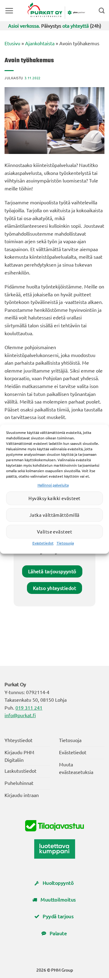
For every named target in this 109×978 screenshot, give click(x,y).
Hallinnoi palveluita (53, 484)
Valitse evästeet (54, 531)
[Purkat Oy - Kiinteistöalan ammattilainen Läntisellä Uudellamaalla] (56, 10)
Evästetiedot (43, 543)
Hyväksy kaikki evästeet (54, 498)
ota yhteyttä (75, 25)
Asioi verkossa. (24, 25)
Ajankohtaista (39, 43)
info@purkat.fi (20, 715)
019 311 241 (28, 707)
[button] (9, 10)
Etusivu (12, 43)
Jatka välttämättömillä (54, 515)
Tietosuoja (65, 543)
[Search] (101, 10)
